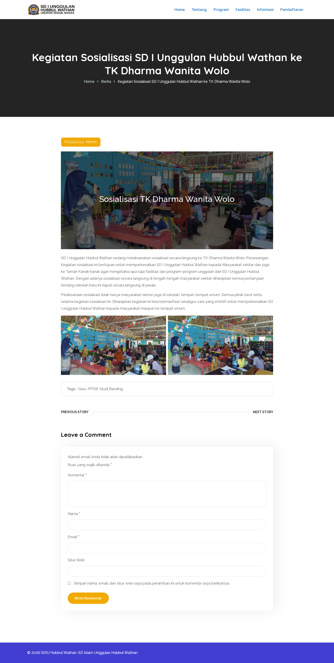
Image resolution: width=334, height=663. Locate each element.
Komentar (77, 475)
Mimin (91, 142)
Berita (106, 81)
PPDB (93, 389)
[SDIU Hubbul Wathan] (52, 9)
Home (89, 81)
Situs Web (76, 560)
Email (73, 537)
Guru (82, 389)
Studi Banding (111, 389)
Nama (74, 514)
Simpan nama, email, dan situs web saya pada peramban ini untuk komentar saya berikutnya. (152, 583)
